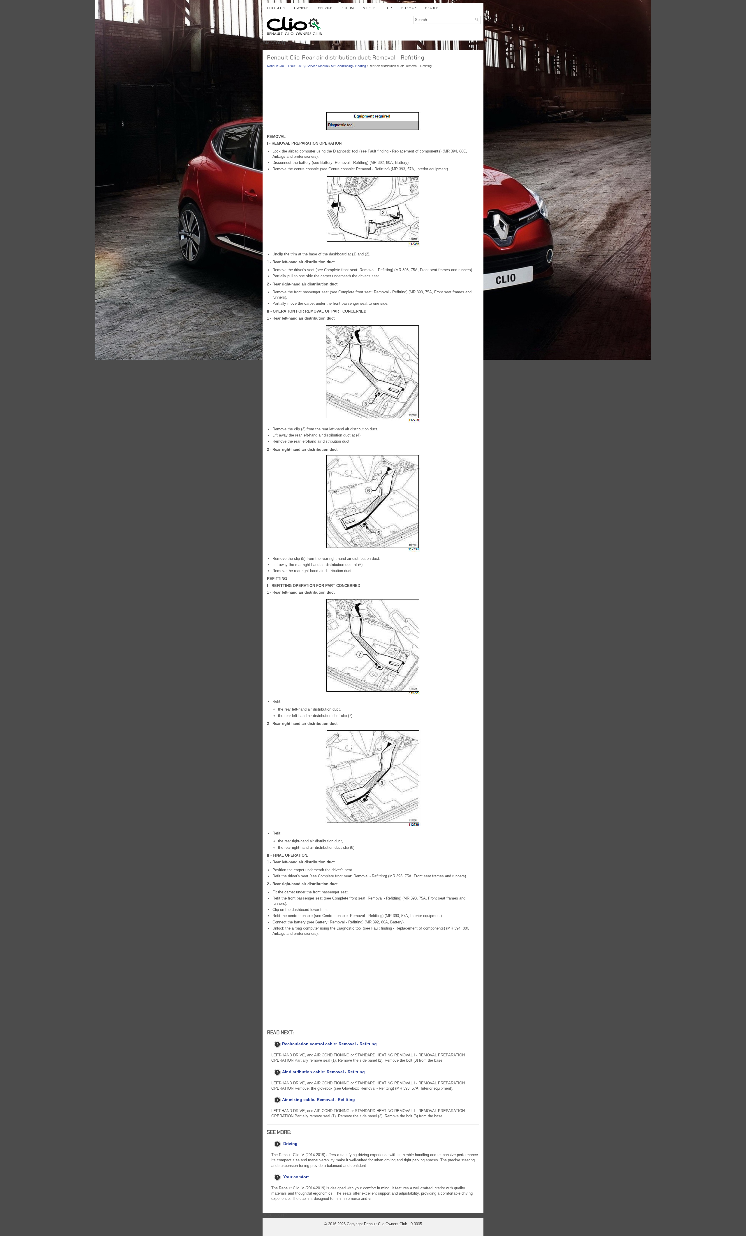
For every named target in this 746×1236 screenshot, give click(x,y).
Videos (369, 8)
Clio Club (276, 8)
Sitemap (408, 8)
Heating (360, 66)
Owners (301, 8)
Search (432, 8)
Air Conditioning (342, 66)
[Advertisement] (373, 90)
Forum (348, 8)
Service (325, 8)
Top (388, 8)
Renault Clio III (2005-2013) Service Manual (297, 66)
